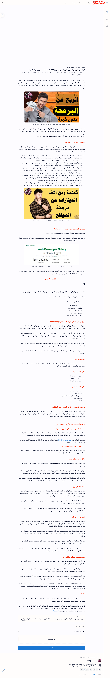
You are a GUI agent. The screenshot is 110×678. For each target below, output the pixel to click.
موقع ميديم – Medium (65, 440)
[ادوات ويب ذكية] (107, 8)
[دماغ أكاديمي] (98, 3)
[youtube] (100, 669)
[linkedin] (84, 669)
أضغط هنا (56, 611)
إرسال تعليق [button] (52, 648)
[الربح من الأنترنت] (80, 626)
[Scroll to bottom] (3, 670)
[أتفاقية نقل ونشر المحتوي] (107, 22)
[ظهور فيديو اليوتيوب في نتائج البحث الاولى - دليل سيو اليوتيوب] (68, 618)
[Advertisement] (51, 23)
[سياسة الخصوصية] (107, 19)
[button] (107, 2)
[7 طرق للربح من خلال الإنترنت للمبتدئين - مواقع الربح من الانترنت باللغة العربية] (35, 618)
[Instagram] (94, 669)
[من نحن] (107, 12)
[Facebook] (97, 669)
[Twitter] (91, 669)
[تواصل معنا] (107, 15)
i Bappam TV (5, 674)
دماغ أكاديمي (93, 674)
